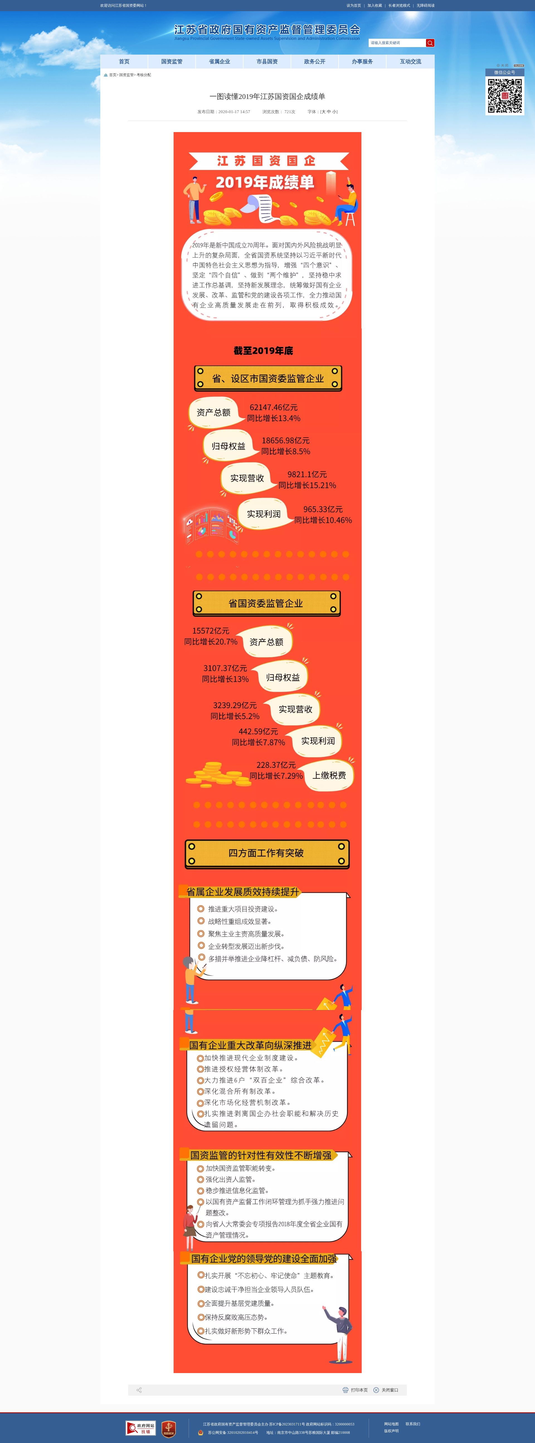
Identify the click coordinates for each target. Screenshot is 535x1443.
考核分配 (144, 75)
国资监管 (172, 61)
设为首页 (354, 5)
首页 (124, 61)
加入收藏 (375, 5)
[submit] (430, 43)
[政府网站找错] (140, 1428)
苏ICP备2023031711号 (287, 1424)
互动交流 (410, 61)
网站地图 (391, 1424)
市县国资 (267, 61)
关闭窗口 (390, 1390)
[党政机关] (169, 1429)
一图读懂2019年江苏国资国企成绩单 (267, 97)
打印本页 (359, 1390)
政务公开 (314, 61)
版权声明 (391, 1431)
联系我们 (413, 1424)
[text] (397, 43)
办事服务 (362, 61)
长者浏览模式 (399, 5)
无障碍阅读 (426, 5)
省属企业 (219, 61)
